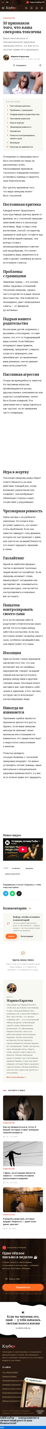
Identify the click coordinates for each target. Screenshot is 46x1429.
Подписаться (23, 1287)
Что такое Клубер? (10, 1372)
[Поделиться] (40, 65)
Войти (11, 936)
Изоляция (14, 142)
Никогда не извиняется (21, 147)
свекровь (29, 868)
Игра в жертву (17, 123)
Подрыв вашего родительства (24, 114)
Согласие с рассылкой (11, 1384)
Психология (9, 18)
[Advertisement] (23, 441)
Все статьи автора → (16, 1077)
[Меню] (3, 8)
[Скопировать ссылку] (19, 893)
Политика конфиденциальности (15, 1393)
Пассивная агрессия (20, 118)
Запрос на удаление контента (15, 1401)
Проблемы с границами (21, 110)
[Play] (27, 2)
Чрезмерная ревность (20, 127)
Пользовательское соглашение (15, 1380)
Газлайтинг (15, 131)
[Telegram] (5, 893)
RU (7, 2)
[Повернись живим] (40, 1412)
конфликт (16, 868)
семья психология (12, 874)
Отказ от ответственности (13, 1389)
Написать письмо (9, 1376)
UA (3, 2)
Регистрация (27, 936)
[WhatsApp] (12, 893)
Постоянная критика (20, 106)
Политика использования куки (15, 1397)
